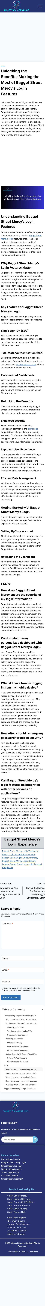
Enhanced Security (14, 1043)
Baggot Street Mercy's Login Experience (19, 1089)
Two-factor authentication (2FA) (19, 1031)
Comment (7, 924)
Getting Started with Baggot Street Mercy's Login (24, 1054)
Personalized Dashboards (17, 1035)
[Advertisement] (22, 38)
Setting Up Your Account (17, 1058)
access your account (26, 364)
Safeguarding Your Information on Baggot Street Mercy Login (10, 891)
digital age (33, 429)
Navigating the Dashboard (17, 1062)
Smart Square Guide (21, 1243)
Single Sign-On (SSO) (15, 1027)
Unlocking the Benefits (14, 1039)
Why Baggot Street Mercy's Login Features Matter (24, 1019)
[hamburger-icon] (40, 6)
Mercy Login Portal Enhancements (18, 854)
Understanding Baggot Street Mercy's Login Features (23, 1016)
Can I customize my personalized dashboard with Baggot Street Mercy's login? (24, 1073)
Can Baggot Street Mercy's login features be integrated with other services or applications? (24, 1085)
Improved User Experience (17, 1046)
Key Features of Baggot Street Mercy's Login (23, 1023)
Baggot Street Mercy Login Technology (20, 851)
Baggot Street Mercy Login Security (19, 861)
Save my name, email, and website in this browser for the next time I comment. (22, 989)
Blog (3, 66)
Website (6, 981)
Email (5, 970)
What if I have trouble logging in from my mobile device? (24, 1077)
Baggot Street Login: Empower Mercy (20, 858)
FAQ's (6, 1066)
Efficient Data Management (18, 1050)
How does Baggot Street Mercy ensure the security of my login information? (24, 1069)
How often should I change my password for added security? (24, 1081)
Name (5, 958)
